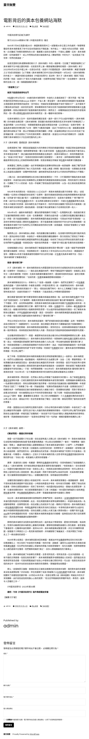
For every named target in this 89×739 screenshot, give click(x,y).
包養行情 (72, 338)
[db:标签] (45, 26)
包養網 (24, 201)
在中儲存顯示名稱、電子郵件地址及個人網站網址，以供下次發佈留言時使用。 (34, 720)
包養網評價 (12, 507)
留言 (5, 653)
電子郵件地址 (8, 697)
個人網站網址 (8, 708)
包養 (11, 97)
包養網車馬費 (25, 492)
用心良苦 (35, 26)
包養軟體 (17, 242)
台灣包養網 (69, 498)
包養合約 (60, 151)
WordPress (34, 734)
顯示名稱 (7, 685)
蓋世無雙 (9, 5)
